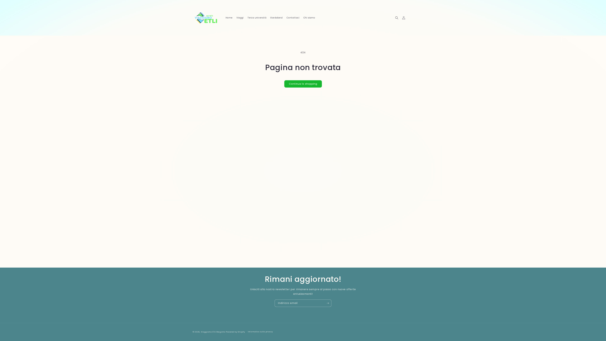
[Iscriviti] (327, 303)
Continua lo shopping (303, 83)
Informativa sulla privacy (260, 331)
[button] (396, 17)
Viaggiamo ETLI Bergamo (213, 332)
